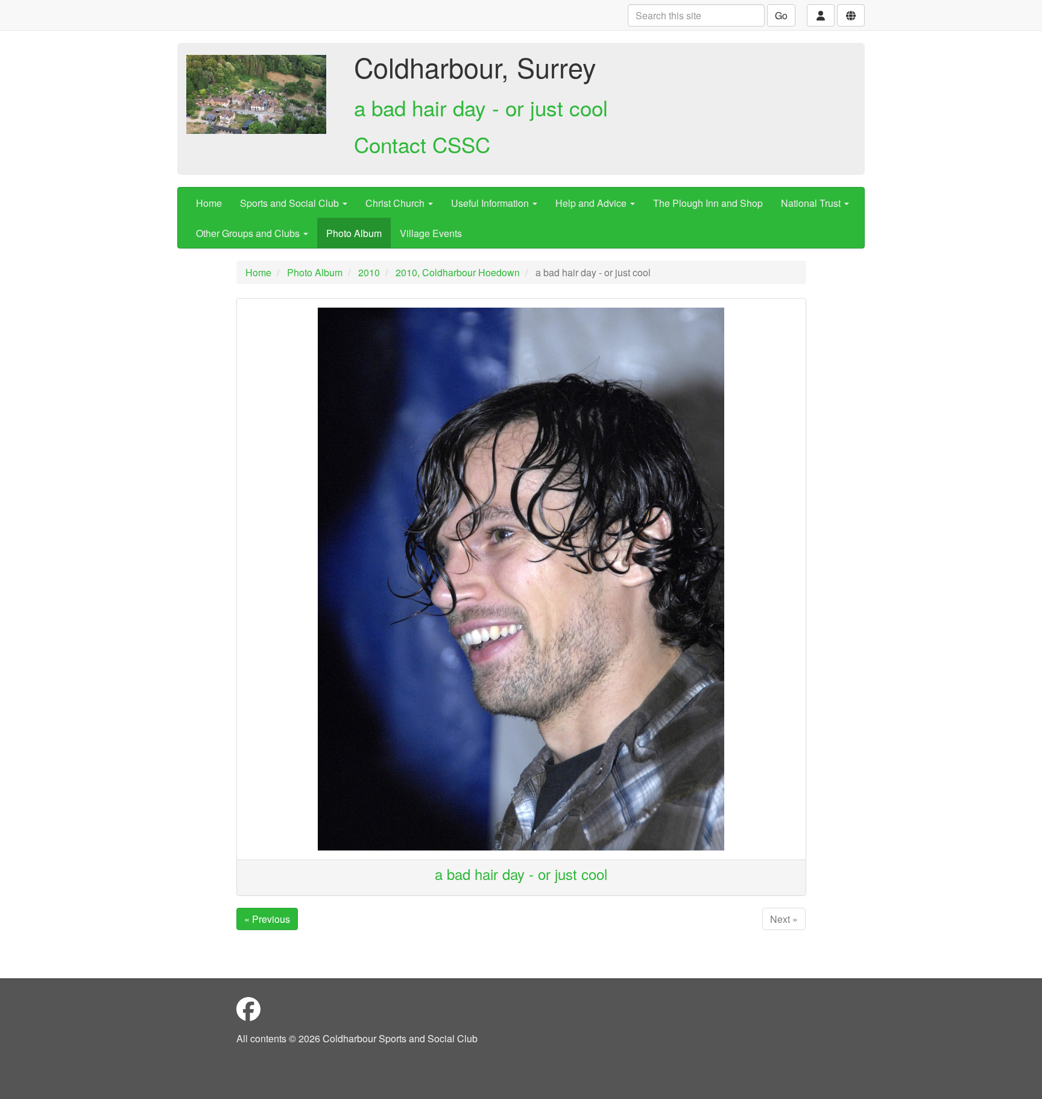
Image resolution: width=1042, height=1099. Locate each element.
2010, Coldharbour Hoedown (458, 272)
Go (781, 15)
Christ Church (396, 203)
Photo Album (354, 233)
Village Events (431, 233)
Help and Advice (592, 203)
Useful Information (491, 203)
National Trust (812, 203)
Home (209, 203)
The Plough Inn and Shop (708, 203)
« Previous (267, 919)
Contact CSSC (422, 144)
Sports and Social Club (290, 203)
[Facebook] (248, 1008)
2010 (369, 272)
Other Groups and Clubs (249, 233)
